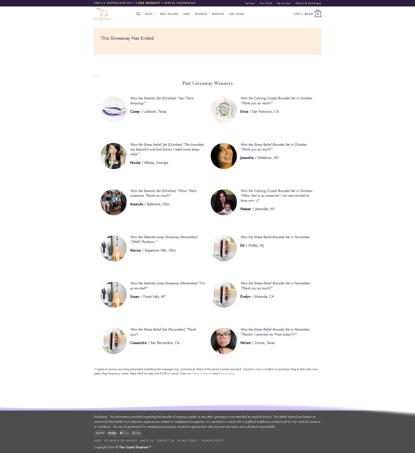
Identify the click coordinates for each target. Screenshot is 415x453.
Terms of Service (202, 373)
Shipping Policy (212, 441)
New (186, 14)
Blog (97, 441)
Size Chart (266, 3)
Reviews (250, 3)
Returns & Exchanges (308, 3)
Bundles (218, 14)
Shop (148, 14)
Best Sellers (169, 14)
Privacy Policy (227, 373)
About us (147, 441)
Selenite (201, 14)
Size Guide (236, 14)
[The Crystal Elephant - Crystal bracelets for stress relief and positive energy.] (112, 14)
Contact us (165, 441)
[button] (138, 14)
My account (284, 3)
